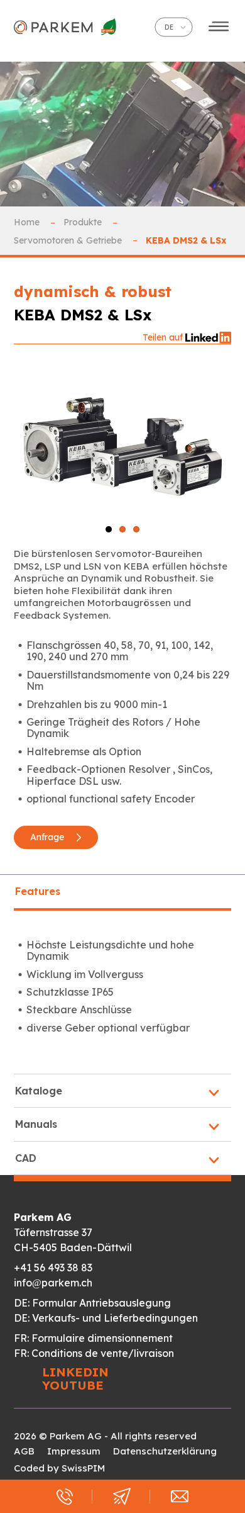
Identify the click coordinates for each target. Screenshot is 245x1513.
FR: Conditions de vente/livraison (94, 1353)
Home (28, 222)
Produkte (83, 222)
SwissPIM (83, 1468)
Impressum (74, 1451)
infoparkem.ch (53, 1282)
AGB (24, 1451)
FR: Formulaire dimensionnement (93, 1338)
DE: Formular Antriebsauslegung (92, 1302)
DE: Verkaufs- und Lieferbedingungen (106, 1318)
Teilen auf (164, 337)
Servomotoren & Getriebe (69, 240)
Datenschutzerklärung (165, 1451)
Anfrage (48, 837)
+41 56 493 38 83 (53, 1267)
